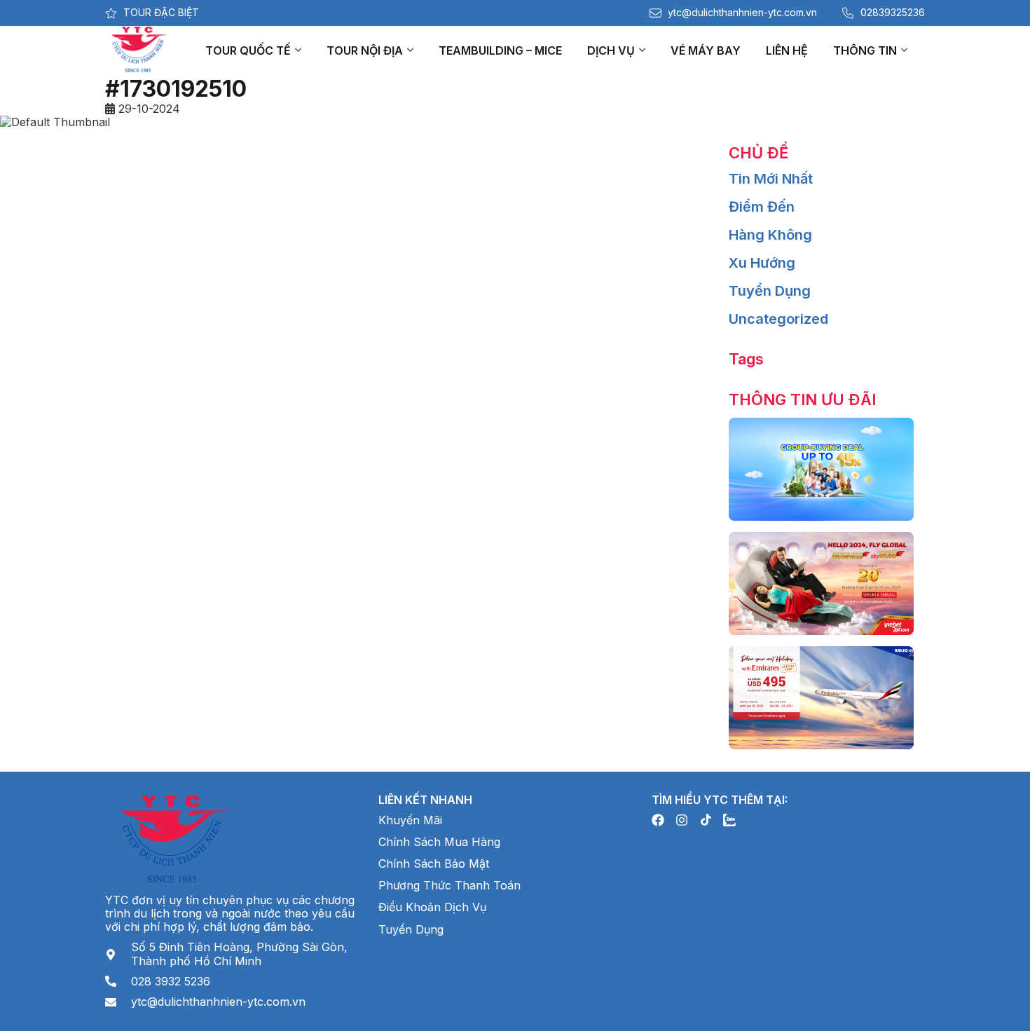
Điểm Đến (762, 206)
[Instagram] (681, 820)
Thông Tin (865, 50)
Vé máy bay (706, 50)
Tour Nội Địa (365, 50)
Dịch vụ (611, 50)
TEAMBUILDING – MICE (500, 50)
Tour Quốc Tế (248, 50)
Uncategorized (778, 318)
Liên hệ (787, 50)
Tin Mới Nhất (771, 178)
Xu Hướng (762, 262)
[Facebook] (658, 820)
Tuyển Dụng (770, 290)
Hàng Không (770, 234)
